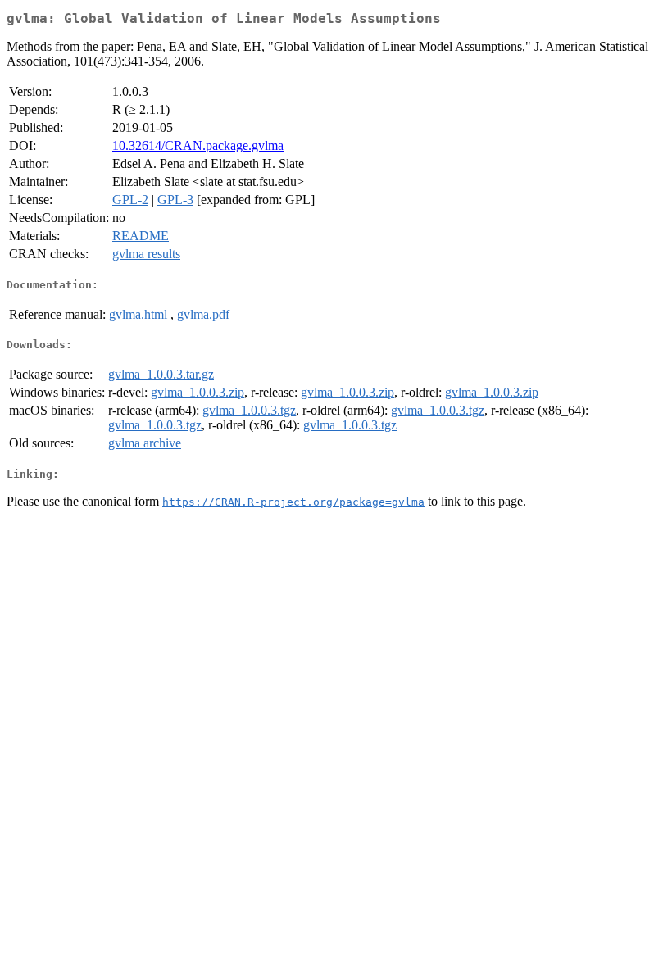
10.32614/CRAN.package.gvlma (198, 145)
